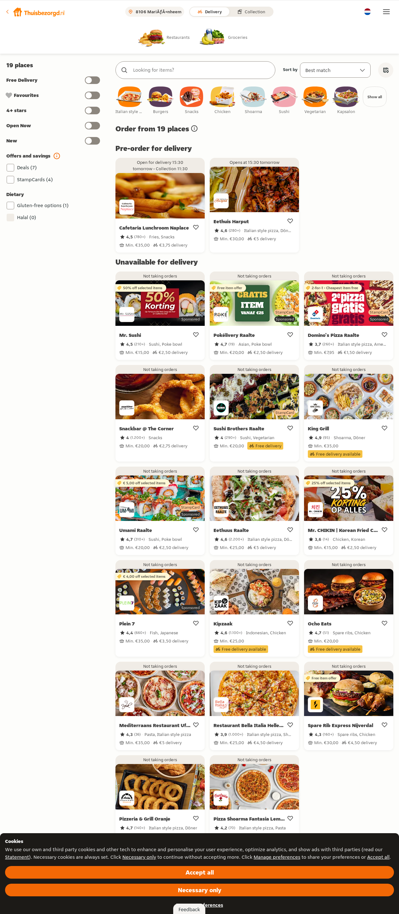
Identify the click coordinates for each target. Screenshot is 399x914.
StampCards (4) (35, 179)
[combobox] (201, 70)
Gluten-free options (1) (43, 205)
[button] (35, 12)
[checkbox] (129, 101)
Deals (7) (27, 167)
